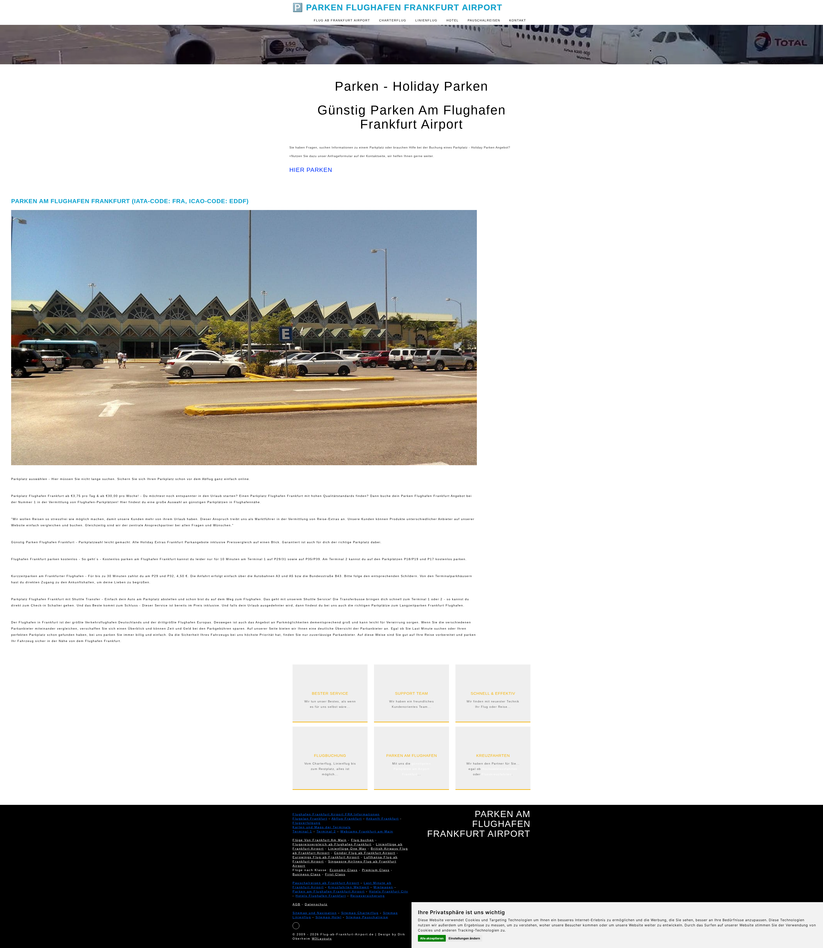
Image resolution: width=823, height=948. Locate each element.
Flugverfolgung (306, 823)
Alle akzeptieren (432, 938)
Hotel (452, 20)
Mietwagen (383, 887)
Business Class (307, 874)
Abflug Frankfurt (347, 818)
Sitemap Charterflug (360, 913)
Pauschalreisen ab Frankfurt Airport (326, 883)
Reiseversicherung (367, 895)
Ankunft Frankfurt (382, 818)
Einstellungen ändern (464, 938)
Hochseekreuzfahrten (499, 769)
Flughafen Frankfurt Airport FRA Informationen (336, 814)
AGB (296, 904)
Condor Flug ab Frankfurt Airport (364, 853)
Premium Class (376, 870)
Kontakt (517, 20)
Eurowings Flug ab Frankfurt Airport (326, 857)
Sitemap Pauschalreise (367, 917)
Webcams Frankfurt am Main (366, 831)
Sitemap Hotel (328, 917)
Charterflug (392, 20)
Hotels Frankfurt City (388, 891)
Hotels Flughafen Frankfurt (321, 895)
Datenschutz (316, 904)
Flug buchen (362, 840)
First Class (335, 874)
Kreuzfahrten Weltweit (348, 887)
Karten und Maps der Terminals (322, 827)
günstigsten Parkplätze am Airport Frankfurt (412, 769)
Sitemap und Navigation (315, 913)
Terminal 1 (302, 831)
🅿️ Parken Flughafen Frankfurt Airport (397, 7)
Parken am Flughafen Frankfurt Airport (329, 891)
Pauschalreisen (484, 20)
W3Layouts (322, 938)
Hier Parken (310, 169)
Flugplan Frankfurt (310, 818)
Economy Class (344, 870)
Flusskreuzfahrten (497, 774)
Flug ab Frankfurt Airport (342, 20)
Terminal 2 (326, 831)
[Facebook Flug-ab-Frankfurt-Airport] (296, 926)
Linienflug (426, 20)
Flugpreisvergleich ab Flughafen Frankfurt (332, 844)
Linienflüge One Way (347, 848)
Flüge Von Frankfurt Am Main (320, 840)
